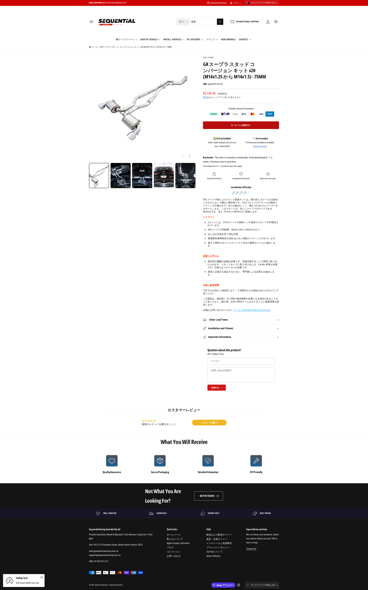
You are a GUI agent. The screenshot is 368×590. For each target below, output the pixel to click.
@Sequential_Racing (218, 3)
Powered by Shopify (115, 585)
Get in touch (207, 495)
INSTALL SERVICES (172, 39)
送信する (215, 387)
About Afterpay (213, 556)
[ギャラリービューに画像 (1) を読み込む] (99, 175)
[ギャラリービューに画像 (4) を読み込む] (164, 175)
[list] (184, 464)
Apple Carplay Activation (178, 543)
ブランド (210, 39)
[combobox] (207, 22)
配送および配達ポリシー (219, 534)
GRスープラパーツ (125, 39)
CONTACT (243, 39)
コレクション (174, 551)
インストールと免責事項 (219, 543)
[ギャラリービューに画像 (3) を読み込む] (142, 175)
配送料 (206, 97)
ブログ (170, 547)
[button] (91, 22)
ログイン (237, 3)
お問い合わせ (174, 556)
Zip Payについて (214, 551)
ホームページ (174, 534)
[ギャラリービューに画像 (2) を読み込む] (121, 175)
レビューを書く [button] (209, 422)
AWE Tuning (208, 58)
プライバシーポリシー (217, 547)
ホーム (95, 47)
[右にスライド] (189, 155)
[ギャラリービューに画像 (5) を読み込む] (185, 175)
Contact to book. (260, 146)
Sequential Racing (101, 585)
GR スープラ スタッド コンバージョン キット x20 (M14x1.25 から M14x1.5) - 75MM (136, 47)
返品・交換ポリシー (216, 539)
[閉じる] (42, 577)
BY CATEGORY (193, 39)
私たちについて (175, 539)
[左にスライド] (183, 155)
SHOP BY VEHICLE (148, 39)
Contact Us (251, 548)
